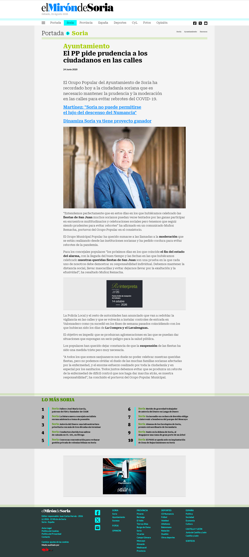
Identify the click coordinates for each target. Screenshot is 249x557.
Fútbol (164, 517)
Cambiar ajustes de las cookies (55, 542)
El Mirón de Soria (78, 8)
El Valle (140, 520)
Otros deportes (168, 537)
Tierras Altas (142, 524)
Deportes (120, 22)
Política (189, 514)
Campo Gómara (144, 537)
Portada (55, 22)
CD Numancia (167, 514)
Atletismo (165, 524)
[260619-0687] (124, 293)
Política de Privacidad (51, 534)
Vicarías (140, 534)
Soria (70, 22)
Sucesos (203, 32)
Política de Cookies (50, 531)
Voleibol (165, 520)
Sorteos (190, 541)
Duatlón (164, 534)
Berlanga (141, 517)
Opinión (161, 22)
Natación (165, 530)
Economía (190, 520)
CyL (134, 22)
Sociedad (190, 517)
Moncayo (141, 541)
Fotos (147, 22)
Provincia (86, 22)
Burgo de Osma (143, 527)
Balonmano (166, 527)
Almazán (141, 544)
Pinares (140, 514)
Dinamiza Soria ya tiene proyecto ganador (107, 121)
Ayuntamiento (190, 32)
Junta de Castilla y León (196, 532)
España (103, 22)
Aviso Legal (47, 528)
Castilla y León (194, 529)
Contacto (46, 537)
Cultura (189, 524)
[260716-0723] (124, 476)
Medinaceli (142, 547)
